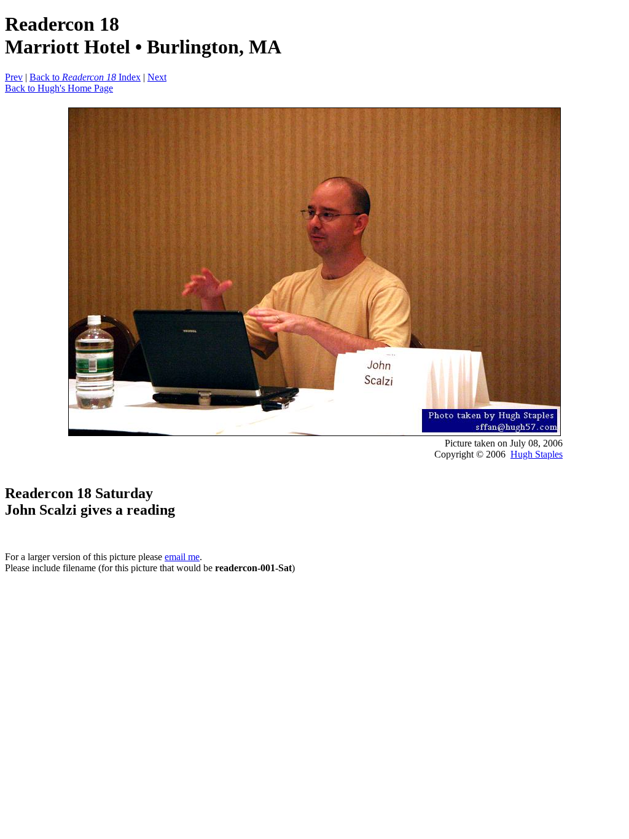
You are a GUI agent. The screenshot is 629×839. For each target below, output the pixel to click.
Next (156, 77)
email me (182, 557)
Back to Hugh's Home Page (59, 88)
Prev (14, 77)
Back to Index (85, 77)
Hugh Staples (536, 454)
